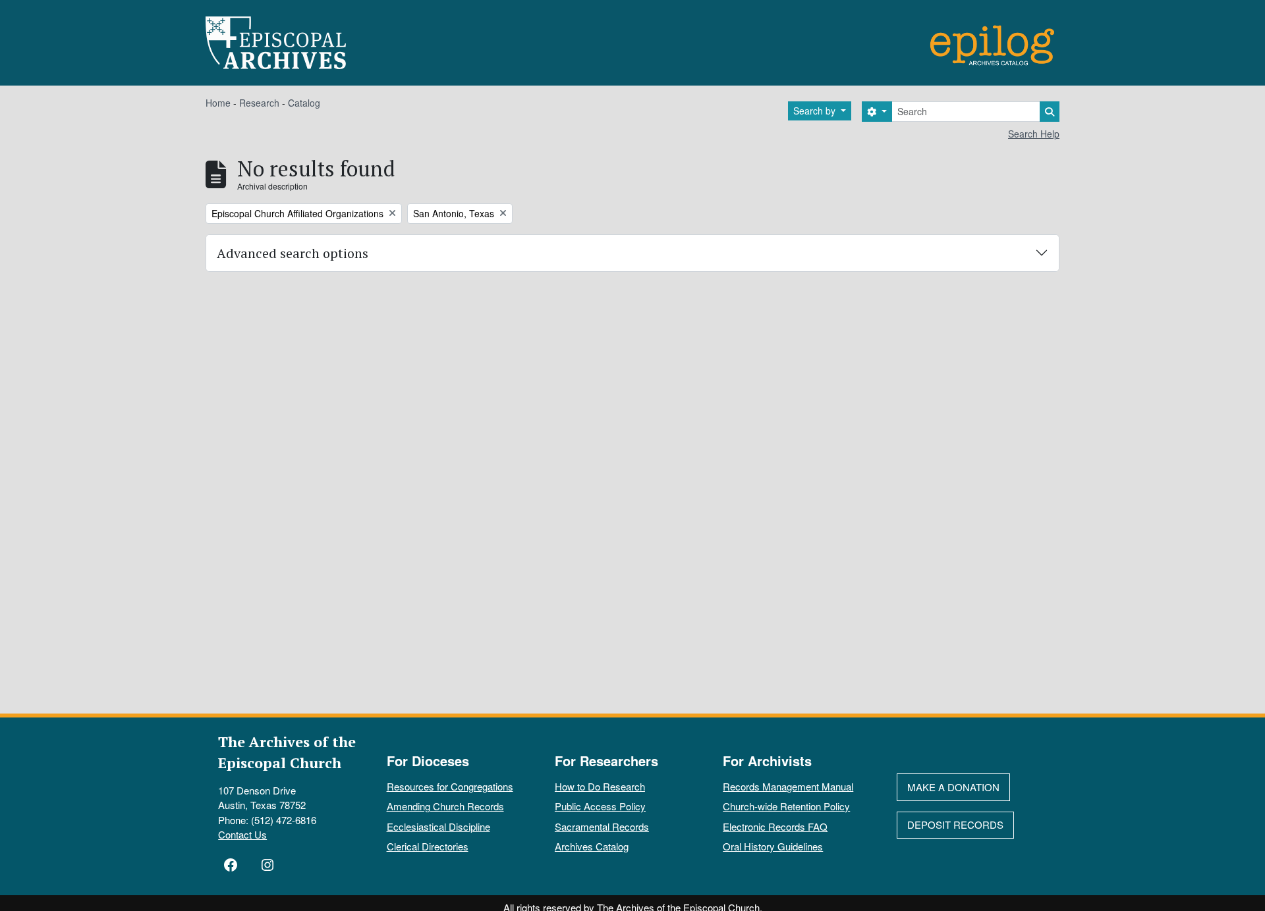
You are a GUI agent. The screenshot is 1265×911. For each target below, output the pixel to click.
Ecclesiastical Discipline (438, 826)
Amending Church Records (445, 806)
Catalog (304, 102)
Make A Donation (953, 787)
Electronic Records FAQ (775, 826)
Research (259, 102)
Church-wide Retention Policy (786, 806)
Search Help (1033, 133)
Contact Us (242, 834)
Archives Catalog (592, 846)
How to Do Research (600, 786)
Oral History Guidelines (773, 846)
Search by (815, 110)
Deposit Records (955, 824)
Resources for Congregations (450, 786)
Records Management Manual (788, 786)
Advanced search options (292, 253)
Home (218, 102)
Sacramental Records (602, 826)
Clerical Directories (427, 846)
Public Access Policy (600, 806)
